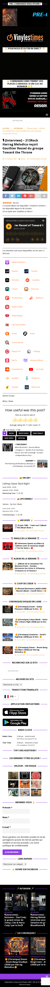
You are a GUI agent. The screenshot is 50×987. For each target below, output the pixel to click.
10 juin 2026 (21, 531)
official (21, 438)
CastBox (35, 280)
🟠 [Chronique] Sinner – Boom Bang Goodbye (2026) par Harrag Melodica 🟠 (31, 649)
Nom (6, 817)
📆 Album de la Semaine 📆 (25, 558)
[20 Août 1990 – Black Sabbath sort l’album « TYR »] (13, 775)
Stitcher (15, 280)
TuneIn (34, 271)
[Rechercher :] (25, 120)
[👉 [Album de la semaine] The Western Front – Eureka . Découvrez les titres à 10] (8, 566)
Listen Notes (17, 342)
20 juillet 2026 (21, 574)
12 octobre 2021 (11, 159)
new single (38, 433)
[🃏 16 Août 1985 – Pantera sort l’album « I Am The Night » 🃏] (36, 775)
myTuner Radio (19, 324)
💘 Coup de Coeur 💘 (25, 583)
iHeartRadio (17, 315)
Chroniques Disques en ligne (25, 601)
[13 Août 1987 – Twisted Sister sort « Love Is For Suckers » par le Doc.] (36, 784)
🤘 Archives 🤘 (25, 520)
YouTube (40, 369)
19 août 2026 (21, 640)
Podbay (37, 351)
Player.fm (16, 351)
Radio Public (17, 307)
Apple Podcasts (18, 262)
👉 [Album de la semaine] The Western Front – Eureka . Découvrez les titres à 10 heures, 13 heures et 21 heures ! (30, 567)
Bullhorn (39, 298)
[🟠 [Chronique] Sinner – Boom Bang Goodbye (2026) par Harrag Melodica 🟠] (8, 650)
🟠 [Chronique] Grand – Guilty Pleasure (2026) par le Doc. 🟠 (29, 607)
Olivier (23, 159)
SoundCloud (17, 369)
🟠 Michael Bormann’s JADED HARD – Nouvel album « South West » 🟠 (30, 589)
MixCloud (35, 387)
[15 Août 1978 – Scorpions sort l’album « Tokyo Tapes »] (13, 784)
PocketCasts (17, 298)
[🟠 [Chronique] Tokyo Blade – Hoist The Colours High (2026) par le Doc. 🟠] (8, 622)
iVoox (14, 333)
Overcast (35, 289)
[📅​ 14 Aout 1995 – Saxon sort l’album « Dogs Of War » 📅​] (25, 784)
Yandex (15, 387)
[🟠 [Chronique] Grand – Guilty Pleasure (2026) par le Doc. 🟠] (8, 609)
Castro (15, 289)
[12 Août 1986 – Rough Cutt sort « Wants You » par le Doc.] (25, 792)
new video (8, 438)
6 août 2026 (20, 551)
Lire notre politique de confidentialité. (21, 844)
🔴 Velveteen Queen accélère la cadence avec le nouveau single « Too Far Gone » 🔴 (29, 545)
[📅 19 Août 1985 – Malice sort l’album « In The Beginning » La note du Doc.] (25, 775)
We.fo (14, 360)
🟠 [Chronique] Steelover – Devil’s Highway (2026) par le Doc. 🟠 (30, 635)
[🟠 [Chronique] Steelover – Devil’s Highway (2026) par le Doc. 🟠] (8, 637)
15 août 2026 (21, 594)
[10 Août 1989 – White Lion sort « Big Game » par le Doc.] (36, 792)
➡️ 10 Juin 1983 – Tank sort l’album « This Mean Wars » (30, 526)
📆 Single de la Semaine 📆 (25, 538)
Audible (15, 378)
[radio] (14, 420)
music (11, 433)
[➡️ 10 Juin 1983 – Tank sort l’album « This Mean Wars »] (8, 528)
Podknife (35, 378)
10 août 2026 (21, 655)
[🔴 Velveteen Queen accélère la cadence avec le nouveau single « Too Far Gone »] (8, 546)
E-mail (7, 827)
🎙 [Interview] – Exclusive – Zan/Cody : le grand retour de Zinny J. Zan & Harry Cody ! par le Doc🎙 (15, 920)
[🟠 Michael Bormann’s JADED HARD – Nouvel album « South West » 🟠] (8, 591)
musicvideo (24, 433)
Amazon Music (36, 360)
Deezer (15, 271)
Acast (32, 333)
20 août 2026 (21, 612)
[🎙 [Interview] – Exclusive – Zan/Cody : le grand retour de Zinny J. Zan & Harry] (16, 902)
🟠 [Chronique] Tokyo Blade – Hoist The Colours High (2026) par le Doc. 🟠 (31, 621)
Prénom (7, 807)
